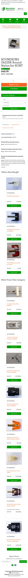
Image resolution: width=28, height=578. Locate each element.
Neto (19, 575)
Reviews (4, 127)
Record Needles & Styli (13, 26)
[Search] (25, 13)
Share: (3, 68)
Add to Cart (14, 85)
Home (4, 26)
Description (5, 124)
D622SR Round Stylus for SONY (12, 27)
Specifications (16, 124)
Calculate (14, 108)
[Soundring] (14, 8)
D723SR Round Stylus (13, 196)
